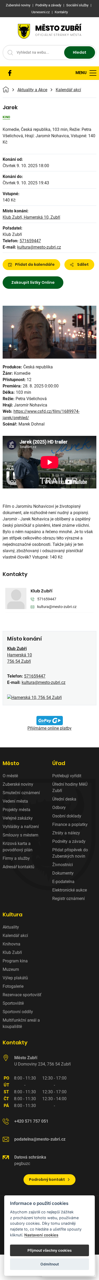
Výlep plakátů (15, 977)
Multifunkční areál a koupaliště (21, 1023)
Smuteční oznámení (21, 792)
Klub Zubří (42, 591)
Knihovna (11, 944)
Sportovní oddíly (18, 1011)
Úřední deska (64, 799)
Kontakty (15, 1042)
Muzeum (11, 969)
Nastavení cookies (41, 1235)
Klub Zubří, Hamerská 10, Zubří (31, 217)
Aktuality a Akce (32, 90)
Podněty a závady (69, 841)
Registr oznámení (68, 898)
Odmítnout (49, 1264)
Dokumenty (63, 873)
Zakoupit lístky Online (33, 282)
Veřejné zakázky (18, 818)
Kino (6, 117)
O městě (10, 775)
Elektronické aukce (69, 890)
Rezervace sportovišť (22, 994)
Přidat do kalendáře (35, 264)
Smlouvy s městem (20, 835)
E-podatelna (63, 881)
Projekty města (16, 809)
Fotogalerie (13, 986)
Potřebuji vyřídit (66, 775)
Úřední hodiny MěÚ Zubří (69, 787)
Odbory (59, 807)
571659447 (30, 240)
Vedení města (15, 801)
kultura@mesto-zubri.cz (39, 247)
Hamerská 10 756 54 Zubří (19, 655)
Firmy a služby (16, 858)
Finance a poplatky (70, 824)
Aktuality (11, 927)
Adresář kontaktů (18, 866)
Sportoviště (13, 1003)
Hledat (79, 52)
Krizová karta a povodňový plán (17, 846)
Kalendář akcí (68, 90)
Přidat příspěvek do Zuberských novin (70, 853)
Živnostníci (62, 864)
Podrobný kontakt (47, 1179)
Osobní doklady (66, 816)
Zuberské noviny (18, 784)
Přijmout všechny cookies (49, 1250)
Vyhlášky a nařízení (21, 826)
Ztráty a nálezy (66, 832)
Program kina (15, 960)
